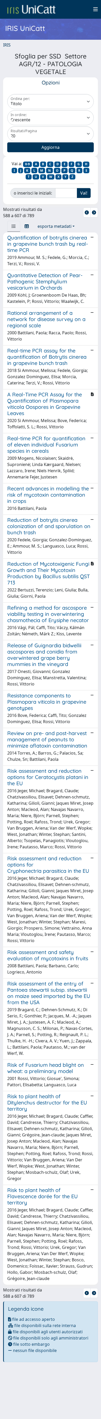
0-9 (27, 164)
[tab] (13, 226)
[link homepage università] (31, 9)
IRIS (7, 45)
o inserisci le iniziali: (33, 193)
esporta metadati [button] (54, 226)
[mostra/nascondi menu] (95, 9)
